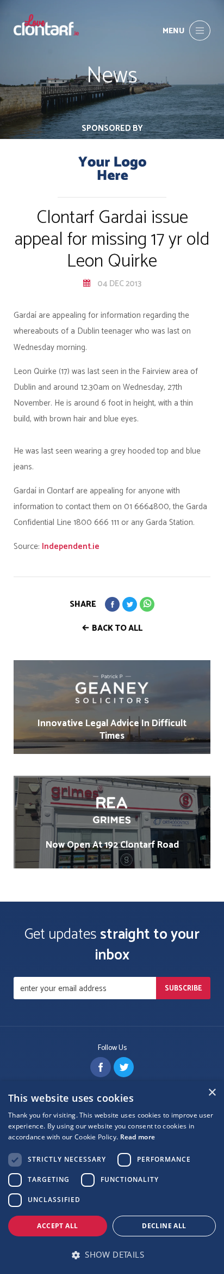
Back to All (117, 628)
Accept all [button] (57, 1225)
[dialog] (112, 1177)
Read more (137, 1137)
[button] (112, 1254)
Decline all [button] (164, 1225)
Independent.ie (70, 546)
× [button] (212, 1093)
